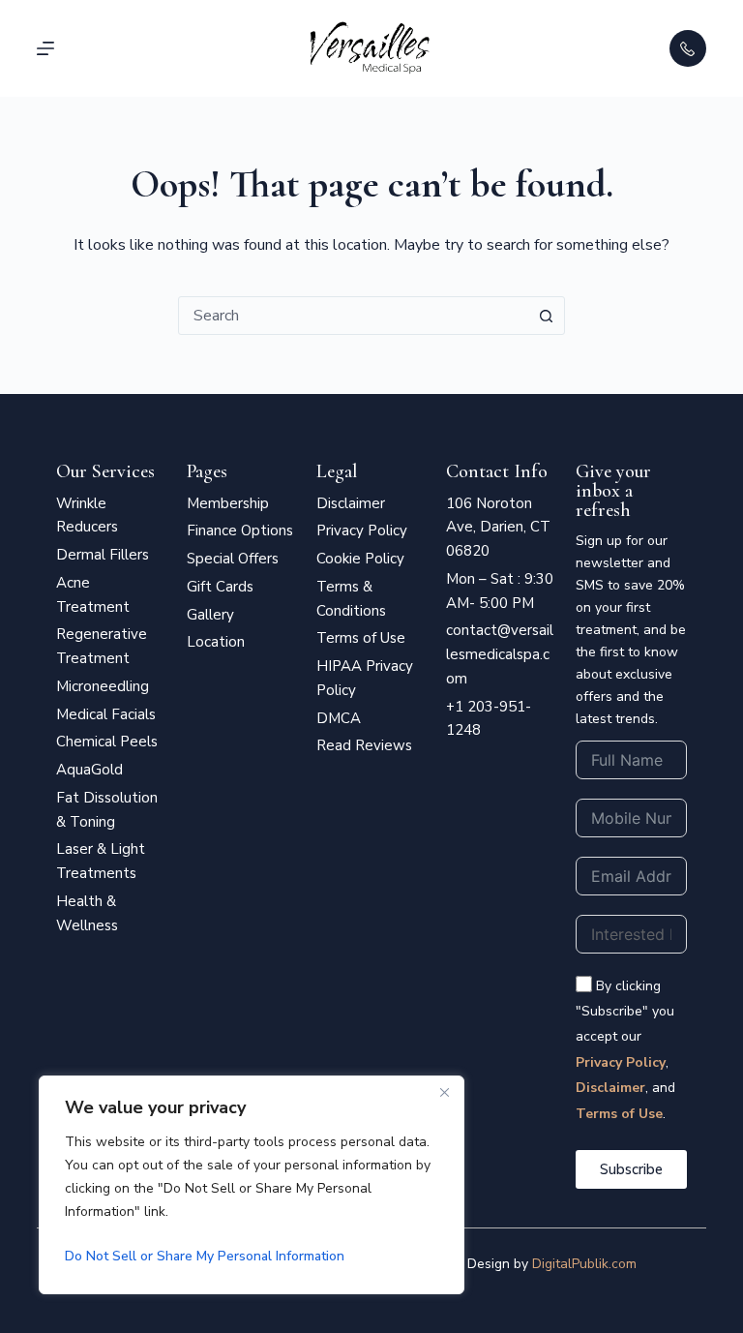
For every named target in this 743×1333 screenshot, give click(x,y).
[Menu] (45, 48)
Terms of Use (619, 1114)
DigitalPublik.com (584, 1264)
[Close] (444, 1092)
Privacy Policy (621, 1062)
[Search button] (545, 315)
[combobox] (353, 315)
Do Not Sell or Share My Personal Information (204, 1256)
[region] (251, 1184)
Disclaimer (610, 1087)
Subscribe (631, 1169)
